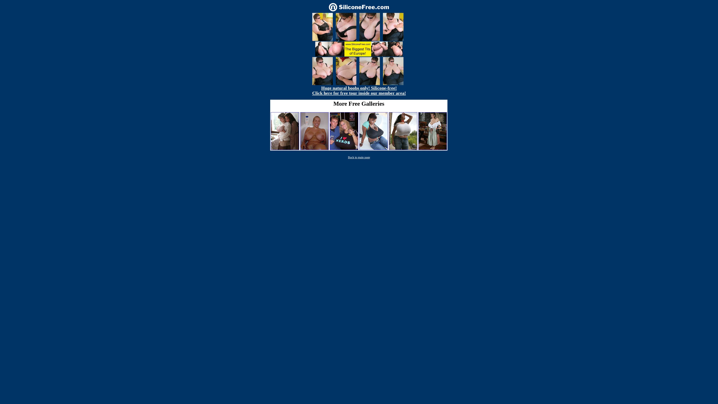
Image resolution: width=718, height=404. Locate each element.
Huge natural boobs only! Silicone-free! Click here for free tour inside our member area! (359, 91)
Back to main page (359, 157)
